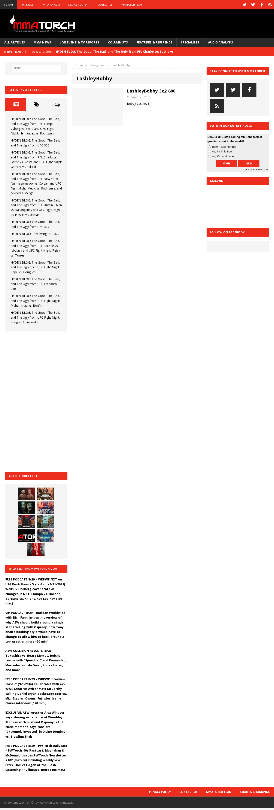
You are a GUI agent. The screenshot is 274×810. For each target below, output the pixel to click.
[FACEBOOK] (261, 4)
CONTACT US (105, 4)
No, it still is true (221, 151)
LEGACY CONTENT (78, 4)
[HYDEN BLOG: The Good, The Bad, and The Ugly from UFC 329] (45, 521)
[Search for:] (36, 68)
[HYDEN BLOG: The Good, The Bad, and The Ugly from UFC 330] (45, 494)
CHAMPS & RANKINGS (255, 792)
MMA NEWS (42, 42)
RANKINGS (27, 4)
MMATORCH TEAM (131, 4)
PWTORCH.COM (51, 4)
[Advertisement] (37, 401)
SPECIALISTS (190, 42)
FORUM (8, 4)
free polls (263, 169)
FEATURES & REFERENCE (154, 42)
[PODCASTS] (270, 4)
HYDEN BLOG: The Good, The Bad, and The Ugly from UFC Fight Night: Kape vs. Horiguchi (35, 267)
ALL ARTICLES (14, 42)
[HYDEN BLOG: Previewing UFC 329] (26, 535)
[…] (150, 103)
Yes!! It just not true (223, 146)
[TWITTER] (244, 4)
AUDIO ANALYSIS (220, 42)
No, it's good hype (222, 156)
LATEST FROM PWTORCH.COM (35, 569)
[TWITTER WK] (253, 4)
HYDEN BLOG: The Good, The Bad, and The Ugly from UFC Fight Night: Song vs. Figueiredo (35, 317)
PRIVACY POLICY (160, 792)
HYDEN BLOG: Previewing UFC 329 (35, 234)
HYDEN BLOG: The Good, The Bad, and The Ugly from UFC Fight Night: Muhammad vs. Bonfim (35, 300)
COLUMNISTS (118, 42)
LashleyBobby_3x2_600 (151, 91)
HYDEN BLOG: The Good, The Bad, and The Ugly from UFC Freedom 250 (35, 284)
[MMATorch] (43, 23)
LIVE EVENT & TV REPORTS (79, 42)
